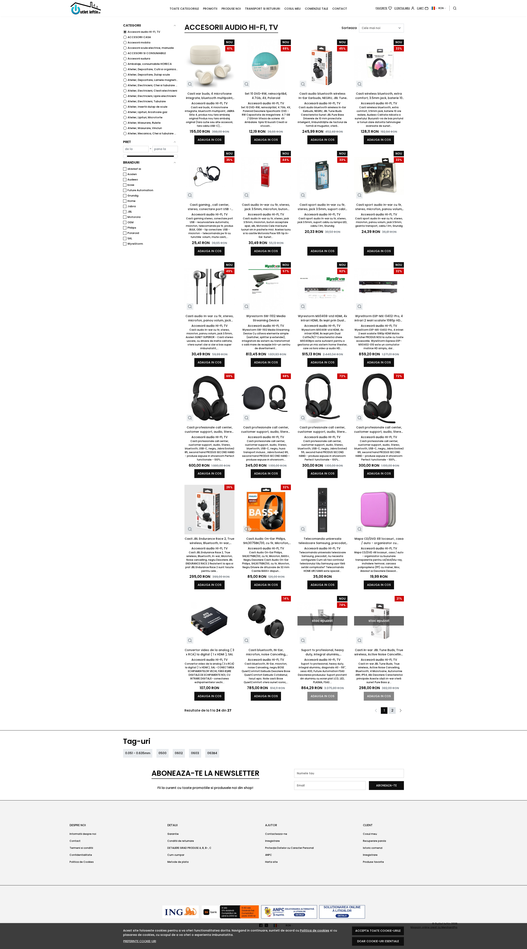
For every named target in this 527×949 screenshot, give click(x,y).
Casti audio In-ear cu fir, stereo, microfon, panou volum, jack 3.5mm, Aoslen (209, 318)
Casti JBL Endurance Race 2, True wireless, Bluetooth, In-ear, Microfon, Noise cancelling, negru (209, 541)
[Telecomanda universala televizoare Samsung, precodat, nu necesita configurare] (322, 509)
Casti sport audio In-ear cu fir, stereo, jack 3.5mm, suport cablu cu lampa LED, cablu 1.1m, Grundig (322, 207)
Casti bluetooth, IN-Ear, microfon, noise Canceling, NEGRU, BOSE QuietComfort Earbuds (266, 652)
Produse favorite (373, 862)
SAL (129, 238)
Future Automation (140, 190)
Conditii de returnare (180, 841)
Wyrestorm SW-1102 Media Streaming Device (266, 318)
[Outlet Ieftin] (105, 8)
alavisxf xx (134, 169)
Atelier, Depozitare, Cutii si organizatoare (153, 69)
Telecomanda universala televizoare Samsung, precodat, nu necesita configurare (322, 541)
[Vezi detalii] (190, 84)
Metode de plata (178, 862)
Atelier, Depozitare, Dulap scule (149, 75)
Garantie (173, 834)
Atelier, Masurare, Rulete (144, 123)
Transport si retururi (262, 9)
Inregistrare (272, 841)
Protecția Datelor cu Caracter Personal (289, 848)
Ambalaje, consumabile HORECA (150, 64)
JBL (129, 212)
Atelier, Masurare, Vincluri (145, 128)
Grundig (132, 196)
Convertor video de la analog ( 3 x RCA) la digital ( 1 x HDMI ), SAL (209, 652)
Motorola (133, 217)
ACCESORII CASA (139, 37)
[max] (165, 149)
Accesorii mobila (139, 42)
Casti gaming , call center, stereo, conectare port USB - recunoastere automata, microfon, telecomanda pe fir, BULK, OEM (209, 207)
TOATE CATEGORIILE (184, 9)
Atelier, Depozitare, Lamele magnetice (153, 80)
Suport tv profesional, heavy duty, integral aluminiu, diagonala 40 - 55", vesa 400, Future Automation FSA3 (322, 652)
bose (130, 185)
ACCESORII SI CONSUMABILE (147, 53)
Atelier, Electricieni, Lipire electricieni (152, 96)
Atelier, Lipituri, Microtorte (145, 117)
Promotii (210, 9)
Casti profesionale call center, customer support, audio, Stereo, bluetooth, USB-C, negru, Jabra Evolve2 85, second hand (209, 429)
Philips (131, 228)
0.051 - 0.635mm (137, 753)
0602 (179, 753)
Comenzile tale (316, 9)
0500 (163, 753)
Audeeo (132, 179)
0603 (195, 753)
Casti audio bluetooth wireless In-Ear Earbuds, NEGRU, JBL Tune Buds (322, 96)
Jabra (131, 206)
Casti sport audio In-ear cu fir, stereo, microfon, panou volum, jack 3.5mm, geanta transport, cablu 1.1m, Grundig (378, 207)
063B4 (212, 753)
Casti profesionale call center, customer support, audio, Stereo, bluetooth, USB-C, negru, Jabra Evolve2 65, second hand (379, 429)
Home (131, 201)
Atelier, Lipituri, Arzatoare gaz (147, 112)
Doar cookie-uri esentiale (378, 941)
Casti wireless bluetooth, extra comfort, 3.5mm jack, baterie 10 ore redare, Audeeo (378, 96)
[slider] (125, 156)
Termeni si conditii (81, 848)
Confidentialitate (81, 855)
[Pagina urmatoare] (400, 710)
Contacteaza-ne (276, 834)
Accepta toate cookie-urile (378, 931)
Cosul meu (292, 9)
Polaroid (133, 233)
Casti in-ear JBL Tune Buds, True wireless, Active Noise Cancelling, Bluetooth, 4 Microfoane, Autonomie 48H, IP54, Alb (379, 652)
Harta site (271, 862)
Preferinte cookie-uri (139, 941)
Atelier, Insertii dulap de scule (147, 107)
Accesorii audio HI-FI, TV (144, 32)
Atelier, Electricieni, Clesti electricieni (152, 91)
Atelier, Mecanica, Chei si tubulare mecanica (153, 133)
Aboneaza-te (386, 785)
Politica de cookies (314, 930)
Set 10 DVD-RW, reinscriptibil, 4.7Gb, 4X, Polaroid (266, 96)
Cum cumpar (175, 855)
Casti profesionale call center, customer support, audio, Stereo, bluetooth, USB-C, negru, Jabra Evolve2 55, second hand (322, 429)
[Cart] (422, 8)
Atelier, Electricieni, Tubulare (147, 101)
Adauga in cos (209, 140)
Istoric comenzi (372, 848)
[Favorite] (384, 8)
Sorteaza (349, 28)
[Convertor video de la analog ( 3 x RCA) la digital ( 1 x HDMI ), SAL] (209, 621)
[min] (136, 149)
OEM (130, 222)
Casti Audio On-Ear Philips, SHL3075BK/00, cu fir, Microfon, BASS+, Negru (266, 541)
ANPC (268, 855)
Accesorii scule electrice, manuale (151, 48)
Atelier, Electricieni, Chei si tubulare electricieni (153, 85)
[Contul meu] (404, 8)
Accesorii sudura (139, 58)
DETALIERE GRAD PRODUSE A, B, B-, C (189, 848)
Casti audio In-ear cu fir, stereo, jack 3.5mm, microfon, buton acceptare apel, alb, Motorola (266, 207)
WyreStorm (135, 244)
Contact (339, 9)
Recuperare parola (374, 841)
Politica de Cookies (82, 862)
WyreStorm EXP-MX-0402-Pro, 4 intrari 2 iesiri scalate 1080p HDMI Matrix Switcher (378, 318)
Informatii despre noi (83, 834)
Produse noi (231, 9)
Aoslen (132, 174)
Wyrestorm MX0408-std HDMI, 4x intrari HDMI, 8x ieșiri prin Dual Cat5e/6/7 (322, 318)
